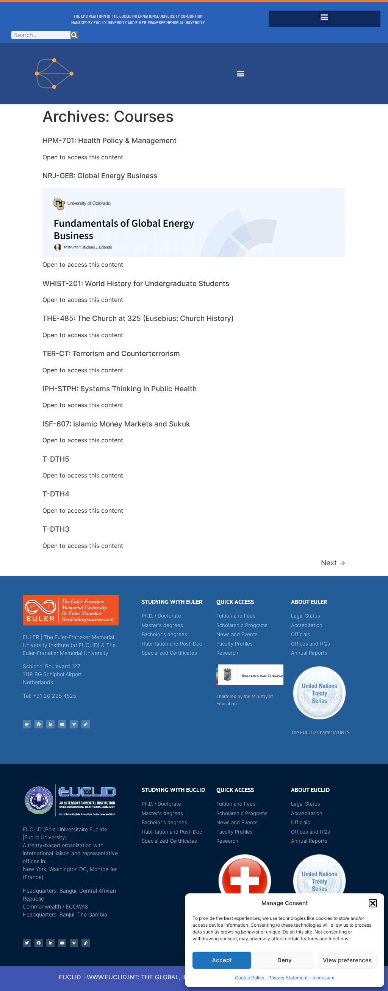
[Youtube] (62, 724)
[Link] (85, 724)
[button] (373, 903)
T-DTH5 (55, 459)
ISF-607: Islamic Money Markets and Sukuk (116, 424)
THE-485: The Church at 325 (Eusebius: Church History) (138, 318)
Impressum (322, 977)
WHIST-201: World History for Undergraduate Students (135, 283)
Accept (222, 960)
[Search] (74, 35)
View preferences (347, 960)
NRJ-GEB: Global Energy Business (99, 175)
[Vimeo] (74, 724)
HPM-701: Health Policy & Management (109, 140)
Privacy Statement (288, 977)
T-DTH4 (55, 494)
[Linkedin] (50, 724)
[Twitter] (27, 724)
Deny (284, 960)
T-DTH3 (55, 529)
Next (333, 563)
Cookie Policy (249, 977)
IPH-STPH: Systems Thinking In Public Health (119, 388)
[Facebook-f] (38, 724)
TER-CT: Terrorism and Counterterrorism (111, 353)
